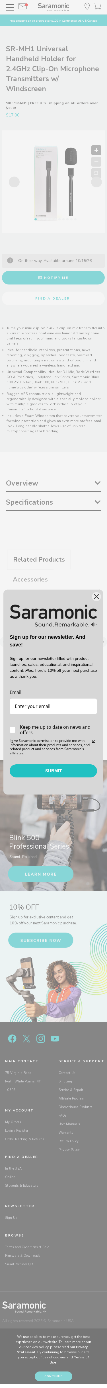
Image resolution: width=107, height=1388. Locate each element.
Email (15, 692)
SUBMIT (53, 770)
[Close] (96, 596)
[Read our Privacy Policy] (93, 741)
